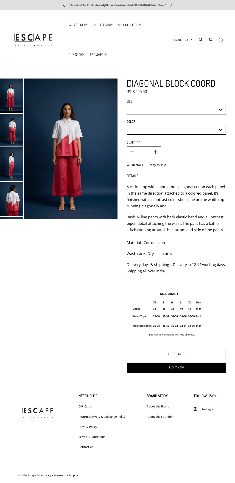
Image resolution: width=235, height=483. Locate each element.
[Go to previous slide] (64, 5)
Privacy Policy (87, 427)
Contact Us (85, 447)
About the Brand (158, 406)
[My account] (211, 40)
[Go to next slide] (171, 5)
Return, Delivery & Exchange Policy (102, 417)
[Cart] (221, 40)
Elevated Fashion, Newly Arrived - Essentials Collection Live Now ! (117, 5)
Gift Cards (85, 406)
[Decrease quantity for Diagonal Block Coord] (132, 152)
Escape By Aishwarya (40, 475)
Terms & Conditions (91, 437)
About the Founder (160, 417)
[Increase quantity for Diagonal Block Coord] (156, 152)
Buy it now (176, 367)
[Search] (201, 40)
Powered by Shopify (65, 475)
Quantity (133, 142)
